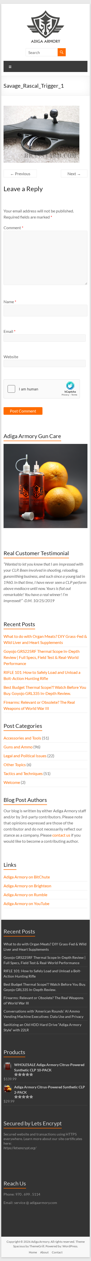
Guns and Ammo (18, 746)
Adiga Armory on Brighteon (27, 885)
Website (11, 356)
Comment (13, 227)
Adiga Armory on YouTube (26, 903)
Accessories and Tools (22, 737)
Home (33, 1252)
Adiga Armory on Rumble (25, 894)
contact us (61, 835)
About (44, 1252)
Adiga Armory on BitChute (27, 876)
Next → (74, 173)
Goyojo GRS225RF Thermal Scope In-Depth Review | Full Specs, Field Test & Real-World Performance (42, 657)
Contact (57, 1252)
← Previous (20, 173)
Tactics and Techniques (23, 773)
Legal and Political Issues (25, 755)
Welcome (12, 782)
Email (9, 331)
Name (10, 301)
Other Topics (15, 764)
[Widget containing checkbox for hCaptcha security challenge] (42, 389)
